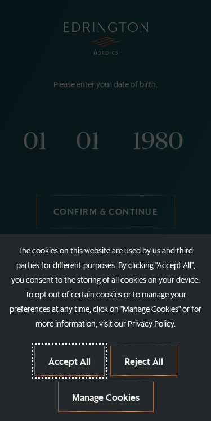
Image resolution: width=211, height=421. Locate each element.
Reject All (143, 361)
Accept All (69, 361)
